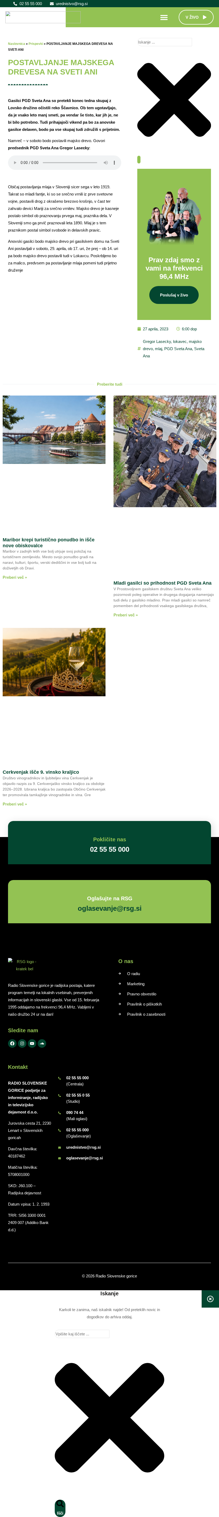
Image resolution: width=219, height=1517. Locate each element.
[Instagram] (22, 1043)
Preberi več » (15, 577)
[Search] (138, 159)
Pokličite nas (109, 839)
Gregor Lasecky (157, 341)
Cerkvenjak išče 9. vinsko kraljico (41, 772)
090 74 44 (74, 1112)
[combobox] (164, 42)
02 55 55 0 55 (78, 1095)
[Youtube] (32, 1043)
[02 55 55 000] (59, 1078)
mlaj (158, 348)
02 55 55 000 (77, 1078)
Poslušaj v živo (174, 295)
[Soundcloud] (42, 1043)
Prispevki (36, 44)
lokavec (180, 341)
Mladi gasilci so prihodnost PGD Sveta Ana (163, 583)
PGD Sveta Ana (178, 348)
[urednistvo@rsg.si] (59, 1147)
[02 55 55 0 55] (59, 1095)
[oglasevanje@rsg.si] (59, 1158)
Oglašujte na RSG (109, 898)
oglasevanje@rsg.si (84, 1158)
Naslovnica (16, 44)
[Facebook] (12, 1043)
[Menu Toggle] (164, 17)
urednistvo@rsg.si (83, 1147)
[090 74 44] (59, 1113)
